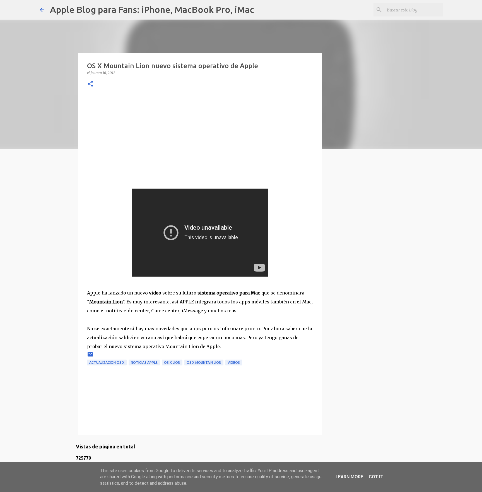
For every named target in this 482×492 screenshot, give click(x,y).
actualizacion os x (106, 362)
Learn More (349, 476)
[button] (90, 84)
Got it (376, 476)
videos (234, 362)
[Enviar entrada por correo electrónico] (90, 356)
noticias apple (144, 362)
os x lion (172, 362)
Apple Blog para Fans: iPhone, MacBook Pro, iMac (152, 9)
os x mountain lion (204, 362)
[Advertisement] (200, 138)
